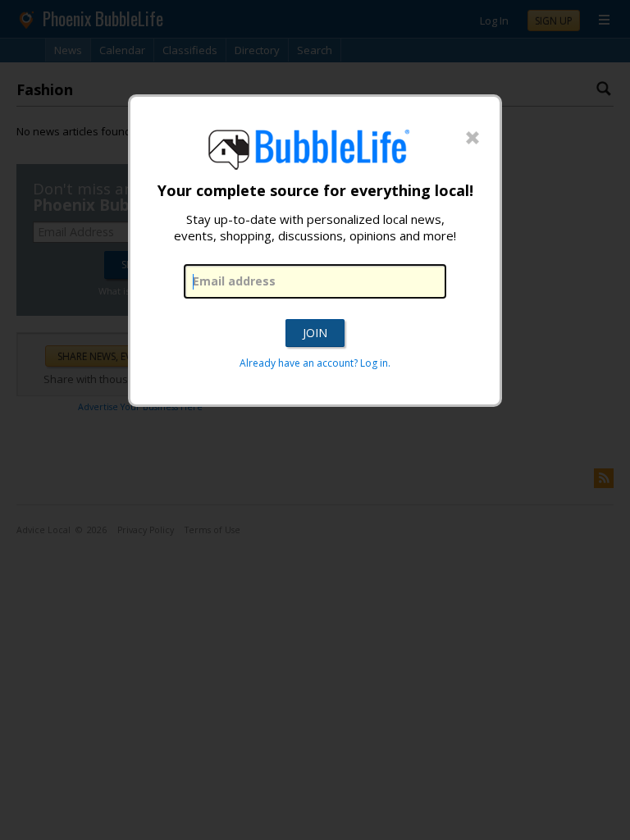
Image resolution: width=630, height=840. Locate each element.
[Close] (472, 138)
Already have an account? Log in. (315, 363)
